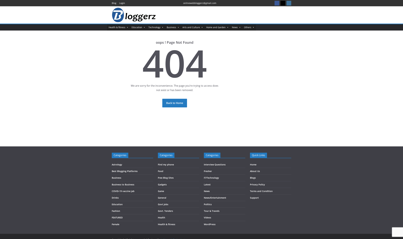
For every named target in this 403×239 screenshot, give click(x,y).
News (235, 27)
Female (115, 224)
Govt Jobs (163, 204)
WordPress (210, 224)
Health (161, 217)
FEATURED (117, 217)
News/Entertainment (215, 197)
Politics (208, 204)
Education (137, 27)
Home (253, 164)
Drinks (115, 197)
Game (161, 191)
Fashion (116, 210)
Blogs (253, 177)
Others (247, 27)
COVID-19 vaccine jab (123, 191)
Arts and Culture (191, 27)
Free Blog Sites (166, 177)
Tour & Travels (211, 210)
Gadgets (162, 184)
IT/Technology (211, 177)
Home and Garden (216, 27)
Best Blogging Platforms (125, 171)
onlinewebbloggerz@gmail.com (199, 3)
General (162, 197)
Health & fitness (117, 27)
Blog (114, 3)
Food (160, 171)
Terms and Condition (261, 191)
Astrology (117, 164)
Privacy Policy (257, 184)
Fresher (208, 171)
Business (171, 27)
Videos (207, 217)
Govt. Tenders (165, 210)
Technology (154, 27)
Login (122, 3)
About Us (255, 171)
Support (254, 197)
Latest (207, 184)
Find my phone (166, 164)
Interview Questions (215, 164)
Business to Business (123, 184)
